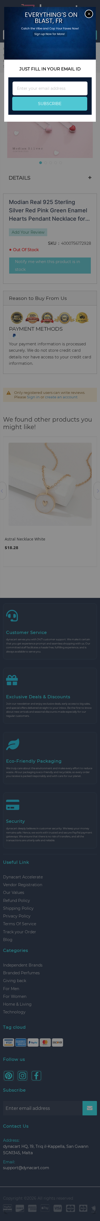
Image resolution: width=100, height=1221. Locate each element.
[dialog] (50, 610)
